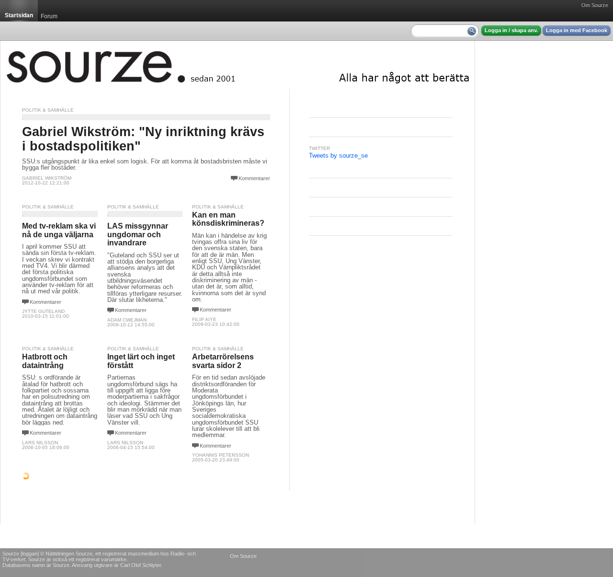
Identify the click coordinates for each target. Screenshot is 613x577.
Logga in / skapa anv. (511, 30)
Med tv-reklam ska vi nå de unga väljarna (59, 230)
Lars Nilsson (40, 442)
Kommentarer (254, 178)
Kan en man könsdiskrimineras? (228, 219)
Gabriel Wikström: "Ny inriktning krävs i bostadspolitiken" (143, 139)
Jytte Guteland (43, 311)
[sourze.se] (237, 65)
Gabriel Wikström (46, 178)
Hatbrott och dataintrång (45, 361)
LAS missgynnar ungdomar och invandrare (137, 234)
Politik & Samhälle (48, 110)
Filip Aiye (204, 319)
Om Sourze (594, 5)
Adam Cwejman (127, 320)
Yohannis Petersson (220, 455)
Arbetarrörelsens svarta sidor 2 (223, 361)
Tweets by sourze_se (338, 155)
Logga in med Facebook (576, 30)
